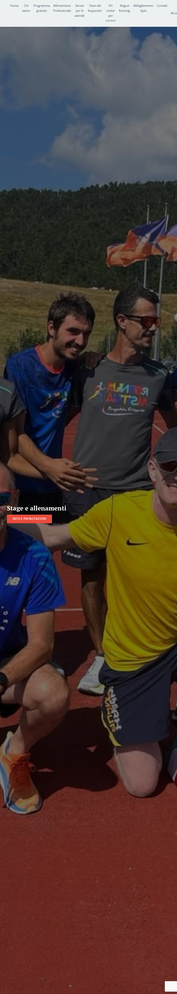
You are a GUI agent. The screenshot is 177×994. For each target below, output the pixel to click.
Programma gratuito (42, 8)
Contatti (162, 6)
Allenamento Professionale (62, 8)
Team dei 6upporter (95, 8)
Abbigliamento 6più (143, 8)
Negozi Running (124, 8)
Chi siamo (26, 8)
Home (14, 6)
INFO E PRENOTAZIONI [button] (29, 519)
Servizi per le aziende (79, 11)
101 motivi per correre (110, 13)
